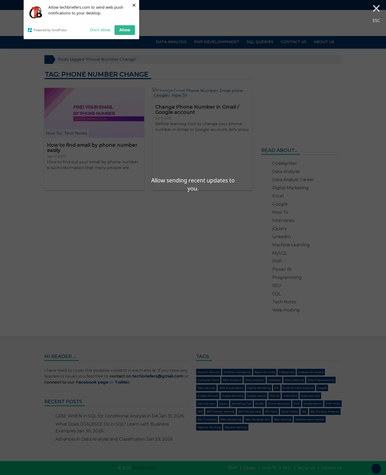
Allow (124, 29)
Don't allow (100, 29)
